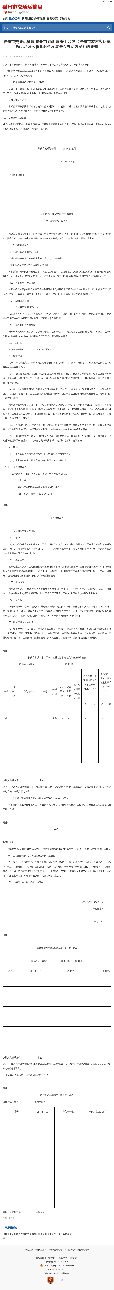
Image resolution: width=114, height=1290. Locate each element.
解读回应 (27, 18)
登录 (103, 2)
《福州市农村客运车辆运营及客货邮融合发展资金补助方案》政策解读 (37, 1234)
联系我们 (40, 1258)
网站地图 (51, 1258)
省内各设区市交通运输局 (36, 1250)
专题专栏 (64, 18)
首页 (5, 18)
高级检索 (63, 1258)
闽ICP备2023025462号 (57, 1269)
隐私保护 (74, 1258)
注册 (110, 2)
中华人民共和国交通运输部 (77, 1250)
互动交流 (52, 18)
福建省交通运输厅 (56, 1250)
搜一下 (108, 27)
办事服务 (39, 18)
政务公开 (14, 18)
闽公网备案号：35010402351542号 (59, 1266)
